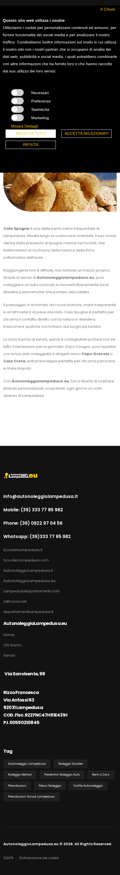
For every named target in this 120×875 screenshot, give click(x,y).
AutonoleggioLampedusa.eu (29, 580)
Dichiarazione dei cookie (39, 858)
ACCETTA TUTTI (31, 133)
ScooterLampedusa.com (26, 560)
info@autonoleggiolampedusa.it (40, 496)
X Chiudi (107, 9)
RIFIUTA (30, 144)
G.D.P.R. (8, 858)
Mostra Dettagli (24, 126)
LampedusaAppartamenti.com (31, 591)
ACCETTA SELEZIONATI (87, 133)
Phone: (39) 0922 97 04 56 (33, 523)
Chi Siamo (12, 645)
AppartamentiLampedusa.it (28, 611)
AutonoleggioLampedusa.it (28, 570)
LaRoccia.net (15, 601)
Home (9, 634)
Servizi (9, 655)
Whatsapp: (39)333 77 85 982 (37, 536)
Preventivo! (17, 415)
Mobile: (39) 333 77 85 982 (33, 510)
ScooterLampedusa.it (22, 550)
